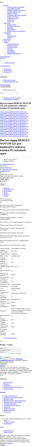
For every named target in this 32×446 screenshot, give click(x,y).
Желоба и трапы (12, 13)
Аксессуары (10, 20)
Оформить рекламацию (14, 53)
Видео (5, 192)
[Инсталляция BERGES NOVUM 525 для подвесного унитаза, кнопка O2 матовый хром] (16, 113)
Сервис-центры (8, 432)
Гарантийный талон (7, 164)
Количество (3, 181)
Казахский (14, 81)
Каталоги (6, 384)
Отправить (3, 364)
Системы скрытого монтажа (15, 7)
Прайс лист (7, 40)
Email (1, 352)
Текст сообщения (5, 357)
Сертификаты (11, 52)
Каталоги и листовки (13, 26)
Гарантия (10, 48)
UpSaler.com (20, 437)
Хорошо (3, 445)
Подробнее (9, 443)
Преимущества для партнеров (16, 31)
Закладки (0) (7, 72)
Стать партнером (5, 56)
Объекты (10, 37)
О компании (7, 32)
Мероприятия (11, 29)
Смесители (10, 21)
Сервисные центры (13, 44)
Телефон (2, 350)
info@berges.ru (8, 423)
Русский (12, 80)
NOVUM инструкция (10, 338)
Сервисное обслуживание (9, 169)
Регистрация (7, 69)
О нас (9, 34)
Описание (7, 188)
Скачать (6, 196)
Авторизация (8, 70)
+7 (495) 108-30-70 (9, 63)
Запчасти (6, 194)
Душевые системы (12, 18)
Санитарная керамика (13, 8)
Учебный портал (12, 47)
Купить (2, 184)
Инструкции (7, 191)
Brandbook (10, 28)
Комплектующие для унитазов (16, 10)
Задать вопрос (5, 179)
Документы (10, 50)
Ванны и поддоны (12, 16)
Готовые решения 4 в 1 (14, 12)
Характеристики (9, 189)
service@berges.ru (9, 430)
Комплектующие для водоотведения (15, 400)
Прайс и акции (11, 24)
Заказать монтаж (12, 45)
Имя (1, 348)
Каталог (6, 5)
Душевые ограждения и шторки (16, 15)
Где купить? (7, 39)
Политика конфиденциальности (13, 387)
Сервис (6, 42)
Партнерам (7, 23)
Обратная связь (11, 36)
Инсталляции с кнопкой (11, 99)
